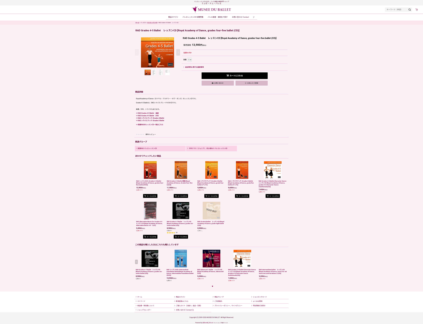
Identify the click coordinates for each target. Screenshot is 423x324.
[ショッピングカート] (417, 10)
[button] (254, 17)
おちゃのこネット (208, 322)
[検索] (409, 9)
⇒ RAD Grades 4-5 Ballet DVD (147, 116)
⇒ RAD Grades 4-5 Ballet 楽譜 (147, 113)
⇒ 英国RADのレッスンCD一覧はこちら (149, 124)
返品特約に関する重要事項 (194, 67)
